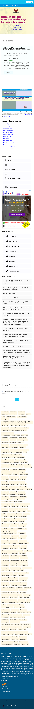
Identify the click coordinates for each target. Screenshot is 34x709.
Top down (28, 599)
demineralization (5, 414)
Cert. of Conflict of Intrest (14, 178)
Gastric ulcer (17, 644)
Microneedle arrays (24, 449)
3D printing (4, 531)
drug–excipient (22, 553)
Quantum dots (22, 599)
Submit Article (10, 160)
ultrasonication (5, 491)
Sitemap (28, 701)
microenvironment (6, 563)
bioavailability (5, 437)
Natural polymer (5, 419)
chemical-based (5, 469)
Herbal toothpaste (21, 612)
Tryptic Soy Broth (18, 624)
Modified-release (17, 513)
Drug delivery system (21, 416)
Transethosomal (19, 550)
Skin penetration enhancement (8, 457)
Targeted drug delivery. (19, 607)
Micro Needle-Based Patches (8, 587)
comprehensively (14, 444)
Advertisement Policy (8, 149)
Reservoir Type (23, 585)
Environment (20, 604)
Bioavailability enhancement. (8, 550)
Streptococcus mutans (15, 622)
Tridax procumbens (6, 543)
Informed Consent (7, 128)
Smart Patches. (19, 587)
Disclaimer (5, 151)
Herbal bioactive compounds (18, 570)
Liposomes (26, 597)
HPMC (24, 511)
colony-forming (5, 619)
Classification (23, 484)
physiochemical (14, 469)
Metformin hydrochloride (7, 499)
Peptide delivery (18, 452)
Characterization (11, 602)
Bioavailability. (5, 442)
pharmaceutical (5, 411)
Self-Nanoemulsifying (14, 476)
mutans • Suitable (22, 619)
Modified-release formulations (8, 528)
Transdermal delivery (6, 545)
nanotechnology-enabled (16, 595)
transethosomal (14, 553)
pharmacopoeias (23, 582)
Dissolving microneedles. (20, 459)
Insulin (25, 452)
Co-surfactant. (12, 467)
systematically (22, 491)
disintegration (14, 479)
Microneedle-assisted (15, 427)
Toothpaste (13, 612)
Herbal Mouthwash (6, 472)
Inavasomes (14, 543)
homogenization (28, 489)
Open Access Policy (8, 132)
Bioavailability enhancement (8, 503)
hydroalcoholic (14, 636)
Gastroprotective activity (7, 644)
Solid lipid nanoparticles (20, 499)
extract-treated (14, 641)
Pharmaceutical (10, 634)
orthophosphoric (5, 631)
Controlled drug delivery (7, 607)
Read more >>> (28, 114)
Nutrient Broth (27, 624)
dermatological (15, 563)
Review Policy (6, 144)
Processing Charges (11, 183)
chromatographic (22, 629)
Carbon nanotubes (13, 599)
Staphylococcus (23, 609)
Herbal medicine (22, 548)
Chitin (3, 416)
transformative (23, 523)
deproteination (21, 411)
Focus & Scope (7, 126)
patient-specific (15, 523)
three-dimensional (13, 437)
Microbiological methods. (16, 627)
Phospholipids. (24, 560)
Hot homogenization (18, 501)
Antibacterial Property (6, 474)
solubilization (23, 476)
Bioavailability (19, 464)
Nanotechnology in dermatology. (21, 572)
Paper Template (10, 169)
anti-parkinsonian (14, 555)
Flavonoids (23, 545)
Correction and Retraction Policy (11, 146)
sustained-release (6, 506)
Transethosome (5, 560)
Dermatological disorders (7, 572)
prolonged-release (14, 580)
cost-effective (21, 414)
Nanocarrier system (15, 560)
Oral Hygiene (22, 472)
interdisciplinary (5, 590)
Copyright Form (11, 174)
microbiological (5, 617)
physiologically (5, 521)
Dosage (3, 634)
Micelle (20, 597)
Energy (14, 604)
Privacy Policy (6, 138)
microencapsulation (23, 508)
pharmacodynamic (23, 516)
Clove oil (29, 612)
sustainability (14, 414)
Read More (8, 72)
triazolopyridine (5, 425)
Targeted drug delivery (22, 440)
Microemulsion (27, 464)
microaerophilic (21, 617)
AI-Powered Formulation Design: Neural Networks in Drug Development (16, 49)
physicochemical (24, 462)
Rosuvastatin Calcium (15, 631)
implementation (5, 526)
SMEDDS (12, 464)
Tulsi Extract (14, 472)
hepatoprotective (15, 535)
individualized (13, 526)
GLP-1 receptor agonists (7, 454)
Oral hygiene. (26, 614)
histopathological (5, 639)
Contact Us (15, 5)
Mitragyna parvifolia (23, 641)
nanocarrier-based (24, 565)
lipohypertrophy (5, 444)
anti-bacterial (20, 467)
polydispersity (5, 494)
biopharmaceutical (13, 486)
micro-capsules (26, 503)
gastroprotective (5, 636)
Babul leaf (4, 614)
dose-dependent (5, 641)
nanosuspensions (14, 592)
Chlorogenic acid (5, 577)
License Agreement (8, 130)
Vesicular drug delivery (24, 543)
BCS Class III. (18, 503)
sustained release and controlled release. (11, 435)
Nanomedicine (20, 602)
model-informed (23, 518)
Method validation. (19, 634)
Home (4, 701)
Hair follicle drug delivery (15, 567)
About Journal (6, 5)
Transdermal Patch (6, 585)
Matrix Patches (15, 585)
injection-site (20, 442)
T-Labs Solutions (12, 707)
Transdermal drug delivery (7, 432)
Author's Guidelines (12, 165)
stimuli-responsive (14, 449)
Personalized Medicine (22, 528)
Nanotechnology (13, 548)
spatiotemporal (26, 513)
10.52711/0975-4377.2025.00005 (13, 57)
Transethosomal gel (15, 558)
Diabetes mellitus (17, 454)
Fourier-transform (13, 508)
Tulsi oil (9, 614)
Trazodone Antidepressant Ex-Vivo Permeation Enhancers (14, 430)
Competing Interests (8, 124)
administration (13, 411)
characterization (22, 437)
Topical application (23, 577)
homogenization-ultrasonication (8, 489)
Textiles (9, 604)
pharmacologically (24, 474)
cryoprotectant (13, 491)
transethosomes (28, 550)
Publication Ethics (7, 140)
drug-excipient (13, 494)
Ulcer (29, 511)
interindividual (5, 516)
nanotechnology (5, 447)
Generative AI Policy (8, 134)
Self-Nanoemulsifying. (19, 481)
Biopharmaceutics (14, 484)
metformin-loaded (23, 486)
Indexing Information (13, 187)
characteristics (22, 469)
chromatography (26, 627)
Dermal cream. (5, 580)
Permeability (4, 467)
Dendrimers (4, 599)
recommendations (14, 582)
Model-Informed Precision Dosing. (9, 533)
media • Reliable (13, 619)
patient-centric (5, 449)
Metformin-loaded (14, 496)
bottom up (4, 602)
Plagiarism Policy (7, 136)
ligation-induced (22, 636)
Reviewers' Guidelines (8, 142)
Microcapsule (12, 511)
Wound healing (5, 548)
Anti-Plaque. (15, 474)
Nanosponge (13, 440)
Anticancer (27, 602)
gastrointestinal (5, 427)
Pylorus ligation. (25, 644)
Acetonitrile (24, 631)
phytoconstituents (14, 565)
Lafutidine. (10, 513)
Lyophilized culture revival (7, 624)
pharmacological (5, 484)
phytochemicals (13, 538)
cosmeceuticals (23, 555)
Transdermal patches (10, 416)
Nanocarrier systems (27, 567)
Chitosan (28, 414)
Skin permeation (24, 558)
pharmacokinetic (14, 447)
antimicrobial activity (17, 614)
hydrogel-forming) (24, 444)
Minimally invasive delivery (7, 459)
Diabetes (4, 604)
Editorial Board (21, 701)
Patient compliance (21, 457)
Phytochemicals (16, 545)
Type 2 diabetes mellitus (7, 501)
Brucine (11, 481)
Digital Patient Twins (13, 531)
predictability (21, 521)
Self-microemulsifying (6, 462)
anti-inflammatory (28, 467)
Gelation (4, 513)
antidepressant (14, 425)
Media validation (5, 627)
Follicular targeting (6, 570)
